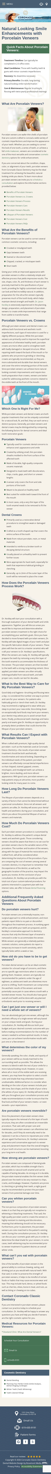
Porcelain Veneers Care (17, 205)
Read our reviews (18, 1456)
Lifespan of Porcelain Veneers (20, 214)
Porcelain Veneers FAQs (17, 223)
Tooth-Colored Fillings (15, 1393)
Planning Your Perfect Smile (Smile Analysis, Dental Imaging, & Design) (24, 1385)
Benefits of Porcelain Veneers (20, 192)
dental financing (38, 888)
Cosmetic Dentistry (15, 1372)
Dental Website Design (13, 1463)
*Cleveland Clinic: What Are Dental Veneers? (21, 1332)
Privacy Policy (14, 1466)
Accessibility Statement (31, 1466)
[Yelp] (32, 1441)
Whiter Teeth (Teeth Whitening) (19, 1389)
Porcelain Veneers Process (18, 201)
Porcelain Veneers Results (18, 210)
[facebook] (25, 1441)
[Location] (47, 4)
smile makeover (12, 151)
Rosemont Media (34, 1463)
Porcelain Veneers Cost (17, 219)
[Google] (18, 1441)
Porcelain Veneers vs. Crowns (20, 196)
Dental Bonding (13, 1380)
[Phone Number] (41, 4)
